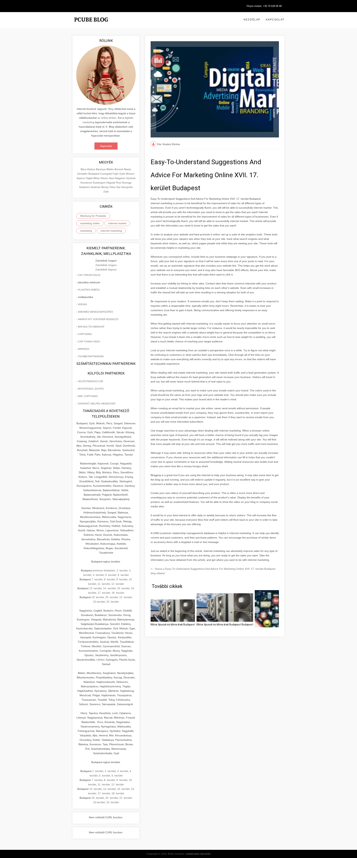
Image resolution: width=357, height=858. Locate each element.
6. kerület (123, 574)
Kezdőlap (252, 19)
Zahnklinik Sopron (106, 269)
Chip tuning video (89, 341)
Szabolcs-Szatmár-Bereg (94, 187)
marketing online (90, 223)
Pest (119, 182)
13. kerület (95, 588)
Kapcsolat (275, 19)
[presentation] (273, 609)
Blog (110, 108)
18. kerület (118, 592)
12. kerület (117, 583)
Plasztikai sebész (89, 289)
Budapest (94, 173)
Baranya (101, 169)
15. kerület (123, 588)
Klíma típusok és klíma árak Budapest (173, 624)
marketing (86, 230)
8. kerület (109, 579)
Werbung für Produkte (93, 215)
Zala (106, 191)
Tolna (112, 187)
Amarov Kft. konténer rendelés (98, 319)
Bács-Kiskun (88, 169)
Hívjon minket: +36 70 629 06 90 (264, 6)
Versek (82, 304)
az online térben (106, 117)
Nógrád (111, 182)
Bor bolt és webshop (91, 326)
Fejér (115, 173)
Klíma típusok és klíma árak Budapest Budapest (225, 624)
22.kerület (99, 601)
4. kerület (98, 574)
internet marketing (111, 230)
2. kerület (122, 570)
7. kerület (96, 579)
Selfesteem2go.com (90, 381)
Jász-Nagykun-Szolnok (122, 178)
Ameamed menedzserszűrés (95, 312)
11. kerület (104, 583)
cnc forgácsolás (89, 275)
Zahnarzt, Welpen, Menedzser (96, 403)
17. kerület (104, 592)
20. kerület (111, 597)
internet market (117, 223)
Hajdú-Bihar (93, 178)
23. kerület (112, 601)
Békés (111, 169)
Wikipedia (83, 349)
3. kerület (122, 771)
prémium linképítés (104, 570)
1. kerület (97, 771)
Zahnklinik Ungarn (106, 265)
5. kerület (110, 574)
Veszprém (127, 187)
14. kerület (109, 588)
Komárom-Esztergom (93, 182)
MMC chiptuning (88, 396)
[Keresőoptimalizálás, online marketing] (91, 24)
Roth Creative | (189, 854)
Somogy (126, 182)
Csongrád (106, 173)
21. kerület (125, 597)
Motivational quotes (91, 388)
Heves (104, 178)
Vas (118, 187)
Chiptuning (85, 334)
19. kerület (97, 597)
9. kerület (121, 579)
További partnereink (91, 356)
